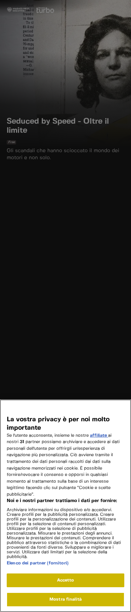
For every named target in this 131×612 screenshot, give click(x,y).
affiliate (99, 435)
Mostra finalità (65, 599)
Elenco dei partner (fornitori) (38, 563)
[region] (65, 506)
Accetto (65, 580)
